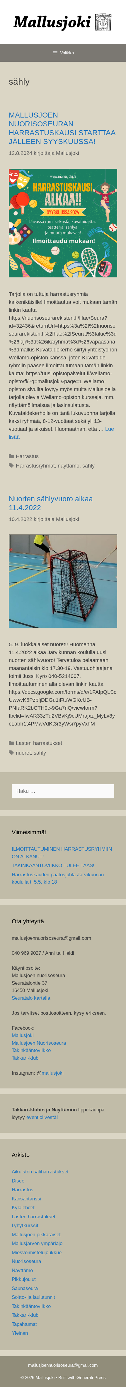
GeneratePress (91, 1377)
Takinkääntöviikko (31, 1050)
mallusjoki (53, 1073)
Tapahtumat (24, 1324)
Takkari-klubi (26, 1058)
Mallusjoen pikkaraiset (36, 1234)
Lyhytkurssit (25, 1225)
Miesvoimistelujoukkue (37, 1252)
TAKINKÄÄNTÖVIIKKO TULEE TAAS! (53, 865)
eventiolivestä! (42, 1117)
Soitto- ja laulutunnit (33, 1297)
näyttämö (68, 466)
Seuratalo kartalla (31, 998)
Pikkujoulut (24, 1279)
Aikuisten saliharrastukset (40, 1172)
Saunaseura (25, 1288)
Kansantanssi (26, 1199)
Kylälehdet (23, 1207)
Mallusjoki (23, 1035)
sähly (88, 466)
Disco (18, 1181)
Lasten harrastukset (39, 743)
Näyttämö (22, 1270)
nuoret (23, 753)
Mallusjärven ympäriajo (37, 1243)
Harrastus (27, 456)
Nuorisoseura (26, 1261)
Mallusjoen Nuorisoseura (39, 1043)
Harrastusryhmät (35, 466)
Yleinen (20, 1333)
